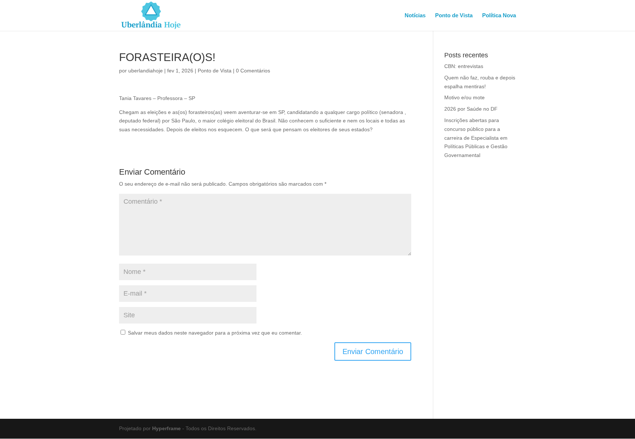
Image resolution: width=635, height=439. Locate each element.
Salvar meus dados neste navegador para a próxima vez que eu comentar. (215, 333)
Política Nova (499, 15)
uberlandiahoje (145, 71)
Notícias (415, 15)
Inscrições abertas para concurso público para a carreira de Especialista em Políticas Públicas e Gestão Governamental (475, 137)
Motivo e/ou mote (464, 97)
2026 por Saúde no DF (471, 109)
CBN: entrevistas (463, 66)
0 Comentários (253, 71)
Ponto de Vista (454, 15)
